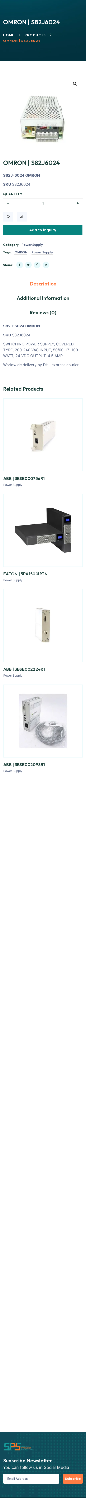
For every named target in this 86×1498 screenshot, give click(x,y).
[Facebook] (19, 265)
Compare (22, 217)
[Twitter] (28, 265)
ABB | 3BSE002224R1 (24, 669)
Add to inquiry (42, 230)
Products (35, 35)
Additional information (43, 298)
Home (9, 35)
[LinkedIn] (46, 265)
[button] (75, 84)
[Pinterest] (37, 265)
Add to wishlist (8, 217)
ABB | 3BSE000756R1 (24, 478)
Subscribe (73, 1478)
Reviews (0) (43, 312)
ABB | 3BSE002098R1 (24, 764)
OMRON (20, 252)
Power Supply (32, 245)
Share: (8, 265)
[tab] (43, 284)
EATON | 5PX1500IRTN (25, 573)
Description (43, 283)
